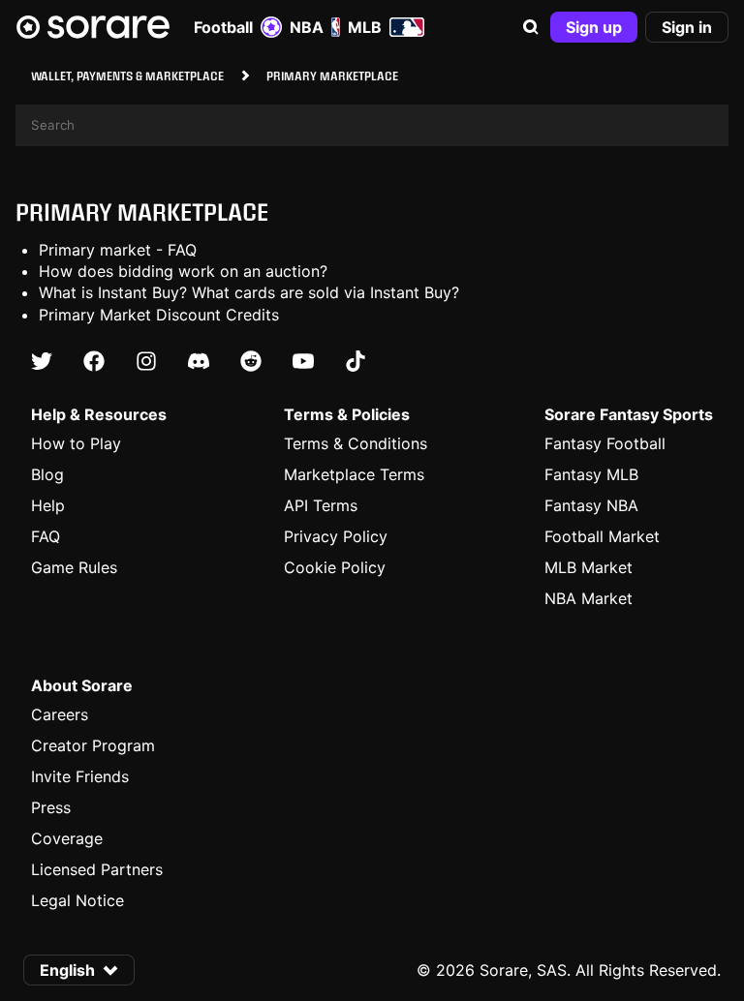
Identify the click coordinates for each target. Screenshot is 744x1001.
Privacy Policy (336, 536)
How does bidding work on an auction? (183, 271)
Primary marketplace (142, 211)
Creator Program (93, 745)
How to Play (76, 443)
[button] (531, 27)
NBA (307, 27)
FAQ (45, 536)
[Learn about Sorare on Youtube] (303, 361)
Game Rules (74, 567)
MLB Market (588, 567)
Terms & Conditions (355, 443)
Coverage (67, 838)
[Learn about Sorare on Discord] (198, 361)
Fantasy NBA (591, 505)
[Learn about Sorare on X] (41, 361)
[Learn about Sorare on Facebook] (94, 361)
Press (51, 807)
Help (48, 505)
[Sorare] (93, 27)
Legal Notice (77, 900)
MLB (365, 27)
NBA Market (588, 598)
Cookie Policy (335, 567)
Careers (59, 714)
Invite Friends (80, 776)
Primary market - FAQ (118, 249)
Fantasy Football (605, 443)
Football (223, 27)
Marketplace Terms (354, 474)
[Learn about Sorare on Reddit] (250, 361)
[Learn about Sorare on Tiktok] (355, 361)
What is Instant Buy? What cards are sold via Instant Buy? (249, 292)
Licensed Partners (97, 869)
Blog (47, 474)
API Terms (320, 505)
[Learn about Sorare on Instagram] (146, 361)
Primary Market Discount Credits (159, 314)
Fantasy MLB (591, 474)
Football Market (602, 536)
